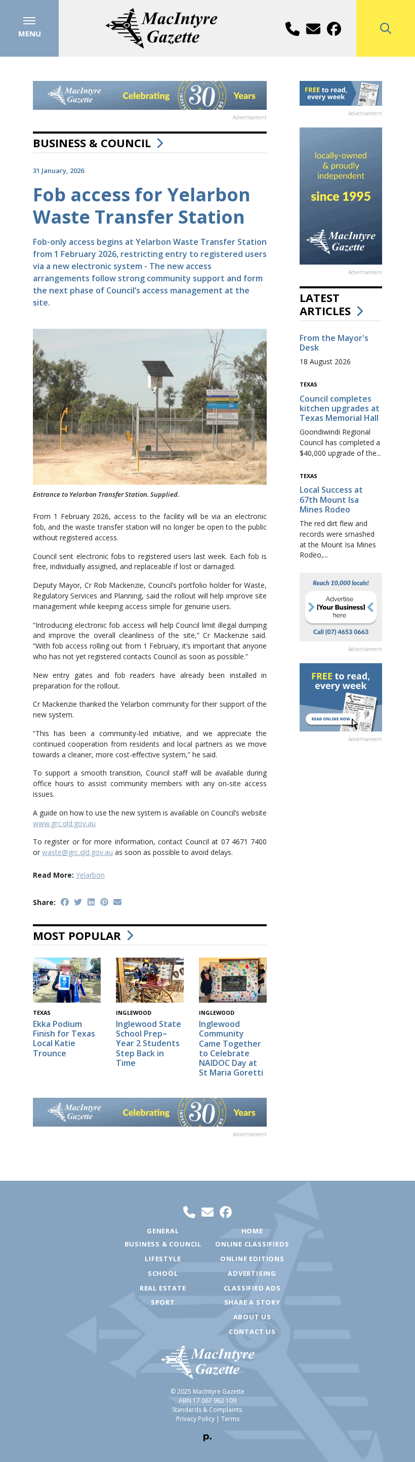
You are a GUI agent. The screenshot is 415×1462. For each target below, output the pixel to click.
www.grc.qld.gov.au (64, 823)
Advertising (252, 1273)
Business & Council (92, 142)
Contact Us (252, 1331)
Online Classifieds (252, 1244)
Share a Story (252, 1302)
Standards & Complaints (207, 1409)
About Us (252, 1316)
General (163, 1231)
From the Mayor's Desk (334, 342)
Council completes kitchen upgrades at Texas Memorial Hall (340, 408)
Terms (230, 1418)
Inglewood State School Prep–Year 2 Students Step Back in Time (148, 1043)
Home (252, 1231)
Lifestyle (163, 1258)
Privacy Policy (195, 1418)
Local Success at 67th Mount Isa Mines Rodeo (331, 499)
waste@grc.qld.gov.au (77, 852)
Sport (163, 1302)
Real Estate (163, 1288)
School (163, 1273)
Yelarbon (90, 875)
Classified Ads (252, 1288)
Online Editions (252, 1258)
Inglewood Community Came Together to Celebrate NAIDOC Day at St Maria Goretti (231, 1048)
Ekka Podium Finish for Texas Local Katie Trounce (64, 1038)
